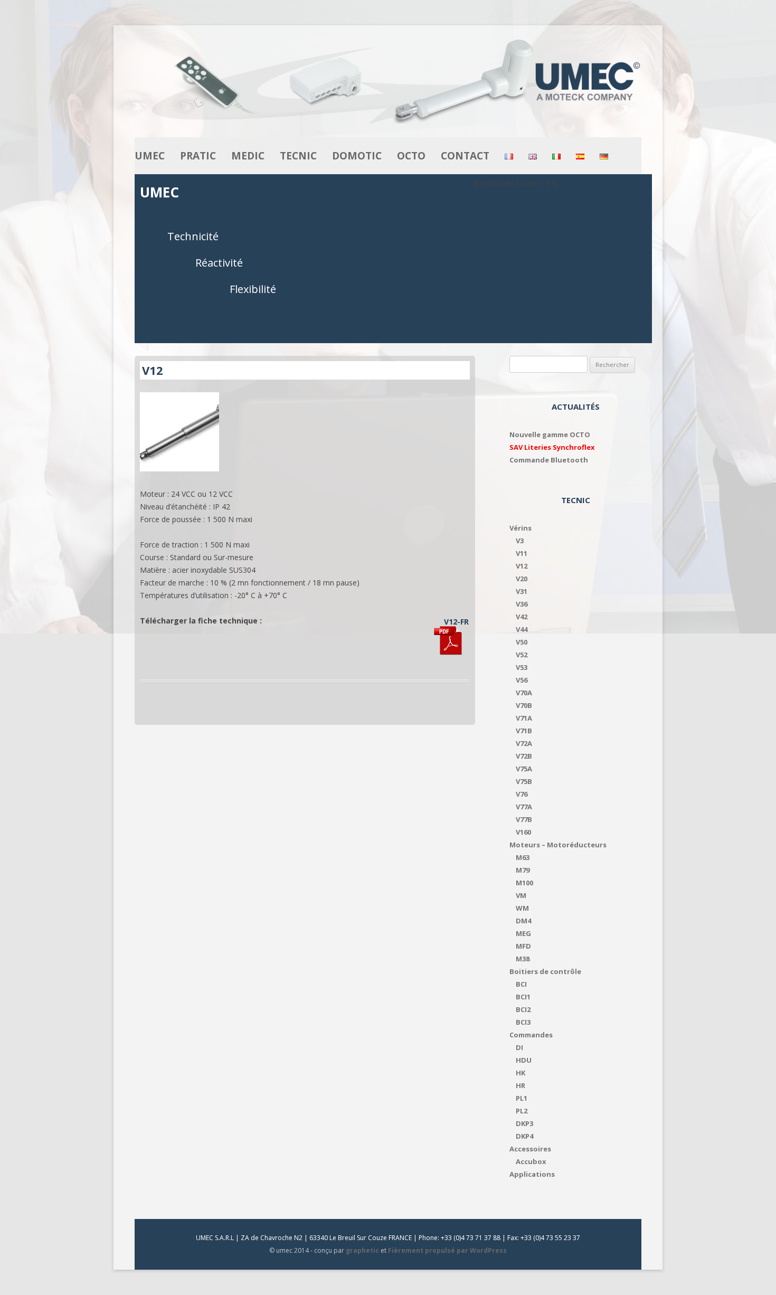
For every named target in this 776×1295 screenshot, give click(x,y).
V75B (524, 781)
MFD (523, 946)
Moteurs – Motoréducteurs (558, 844)
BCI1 (523, 996)
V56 (521, 680)
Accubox (531, 1161)
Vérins (520, 528)
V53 (521, 667)
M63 (522, 857)
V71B (524, 730)
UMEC (150, 156)
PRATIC (198, 156)
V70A (524, 692)
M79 (522, 870)
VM (521, 895)
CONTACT (465, 156)
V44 (521, 629)
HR (520, 1085)
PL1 (521, 1098)
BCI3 (523, 1022)
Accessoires (530, 1149)
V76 (521, 794)
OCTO (411, 156)
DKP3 (524, 1123)
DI (519, 1047)
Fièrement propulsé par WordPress (447, 1250)
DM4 (523, 920)
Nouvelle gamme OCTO (549, 434)
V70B (524, 705)
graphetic (362, 1250)
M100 (524, 882)
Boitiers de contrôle (545, 971)
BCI (521, 984)
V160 (523, 832)
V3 (520, 540)
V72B (524, 756)
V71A (524, 718)
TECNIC (298, 156)
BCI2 (523, 1009)
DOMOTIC (357, 156)
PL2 (521, 1111)
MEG (523, 933)
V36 (521, 604)
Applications (532, 1174)
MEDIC (247, 156)
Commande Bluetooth (548, 460)
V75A (524, 768)
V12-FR (456, 622)
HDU (524, 1060)
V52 (521, 654)
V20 (521, 578)
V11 (521, 553)
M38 (522, 958)
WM (522, 908)
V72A (524, 743)
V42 (521, 616)
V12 (521, 566)
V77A (524, 806)
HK (520, 1072)
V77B (524, 819)
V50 (521, 642)
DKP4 (524, 1136)
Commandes (531, 1034)
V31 (521, 591)
